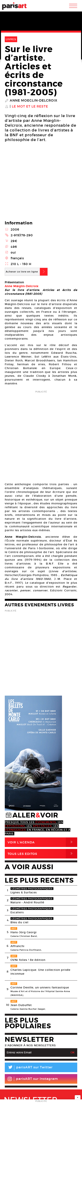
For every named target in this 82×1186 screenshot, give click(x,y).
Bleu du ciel (19, 922)
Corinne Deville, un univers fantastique (39, 987)
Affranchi (17, 946)
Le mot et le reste (30, 106)
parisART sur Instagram (37, 1079)
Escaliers (17, 912)
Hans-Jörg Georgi (23, 932)
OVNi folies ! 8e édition (27, 960)
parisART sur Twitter (30, 1068)
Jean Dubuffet (21, 1005)
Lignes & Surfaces (23, 892)
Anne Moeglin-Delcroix (33, 101)
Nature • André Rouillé (27, 902)
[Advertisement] (41, 435)
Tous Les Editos (41, 853)
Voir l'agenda (41, 842)
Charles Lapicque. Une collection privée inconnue (40, 971)
